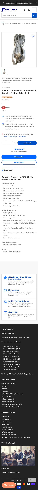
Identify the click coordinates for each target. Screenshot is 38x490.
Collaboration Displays (8, 383)
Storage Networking (7, 402)
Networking (5, 391)
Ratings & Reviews (7, 429)
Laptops (4, 389)
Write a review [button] (19, 157)
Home (3, 22)
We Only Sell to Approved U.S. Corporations (15, 437)
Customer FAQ (6, 419)
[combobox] (19, 15)
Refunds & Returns (7, 432)
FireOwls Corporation (21, 481)
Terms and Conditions (8, 435)
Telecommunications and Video (11, 404)
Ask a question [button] (19, 162)
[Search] (34, 15)
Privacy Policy (6, 424)
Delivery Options (6, 422)
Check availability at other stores (15, 137)
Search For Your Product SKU (10, 407)
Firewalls (4, 386)
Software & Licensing (8, 399)
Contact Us (5, 417)
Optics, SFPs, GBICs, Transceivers (12, 394)
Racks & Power (6, 396)
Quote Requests (6, 427)
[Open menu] (34, 10)
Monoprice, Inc (5, 87)
